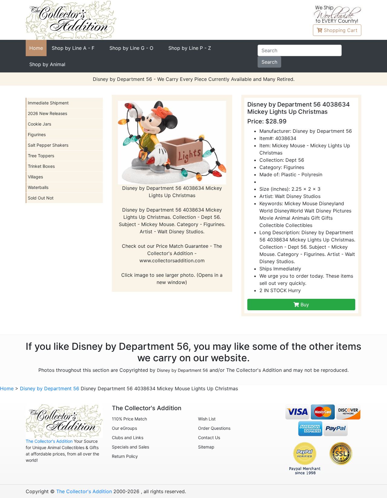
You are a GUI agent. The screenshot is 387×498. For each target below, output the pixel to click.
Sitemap (206, 446)
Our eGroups (124, 428)
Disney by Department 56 (182, 370)
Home (36, 48)
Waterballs (38, 187)
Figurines (37, 134)
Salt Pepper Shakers (48, 145)
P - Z (189, 48)
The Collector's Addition (49, 441)
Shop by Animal (47, 64)
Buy (304, 305)
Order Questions (214, 428)
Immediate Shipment (48, 102)
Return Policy (125, 456)
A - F (73, 48)
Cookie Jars (39, 123)
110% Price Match (129, 418)
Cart (340, 30)
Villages (35, 176)
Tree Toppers (41, 155)
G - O (131, 48)
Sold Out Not (41, 197)
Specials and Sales (130, 446)
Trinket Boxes (41, 166)
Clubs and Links (127, 437)
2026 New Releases (47, 113)
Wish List (207, 418)
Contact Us (209, 437)
